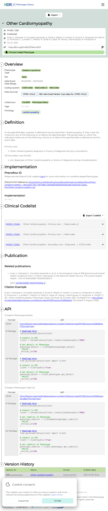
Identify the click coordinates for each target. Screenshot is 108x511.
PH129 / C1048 (13, 224)
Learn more (57, 494)
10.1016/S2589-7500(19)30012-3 (30, 283)
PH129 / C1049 (13, 234)
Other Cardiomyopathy (42, 475)
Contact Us (81, 492)
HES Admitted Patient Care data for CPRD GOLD (63, 94)
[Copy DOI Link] (102, 47)
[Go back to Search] (4, 23)
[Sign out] (17, 4)
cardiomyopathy (31, 112)
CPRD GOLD (29, 94)
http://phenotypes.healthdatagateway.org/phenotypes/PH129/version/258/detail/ (53, 299)
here (42, 176)
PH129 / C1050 (13, 244)
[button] (103, 4)
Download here (29, 331)
